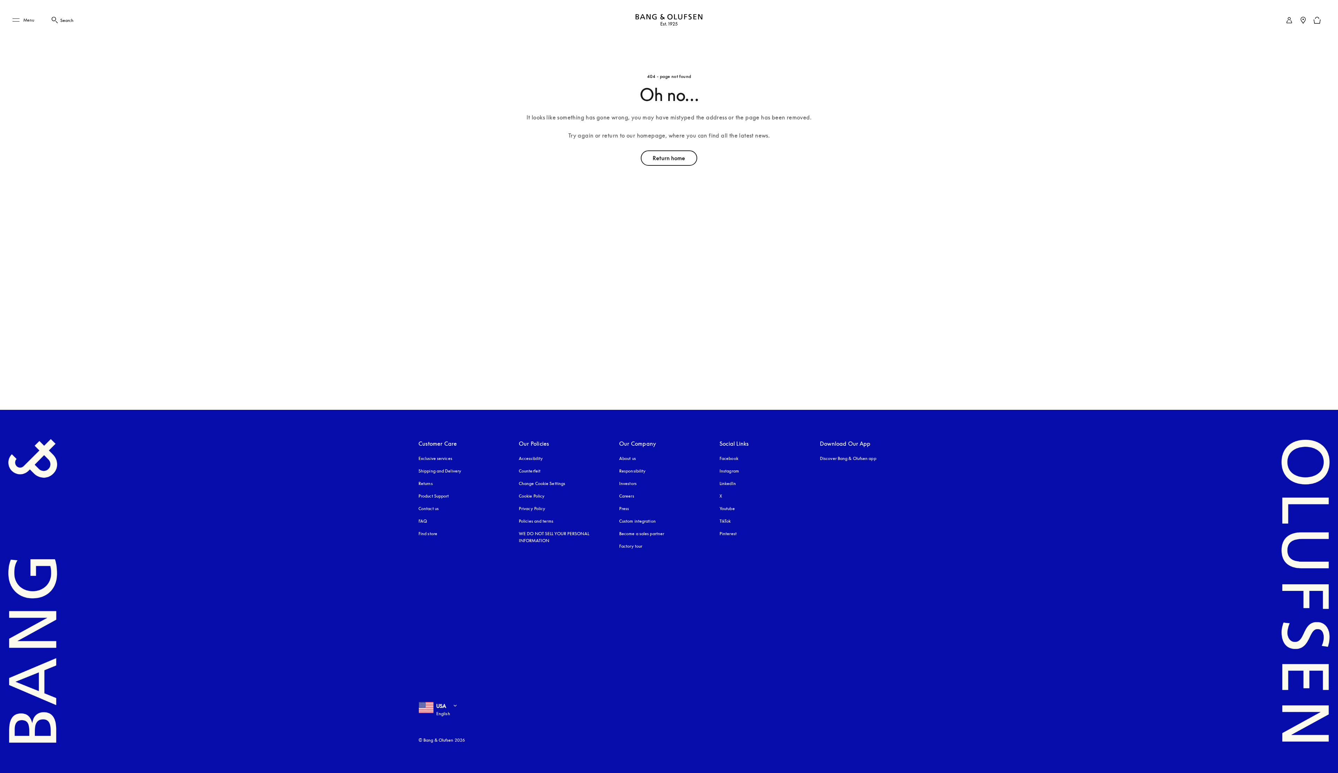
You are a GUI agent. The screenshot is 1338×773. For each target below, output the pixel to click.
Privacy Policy (532, 508)
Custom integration (637, 521)
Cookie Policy (532, 496)
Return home (669, 158)
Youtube (727, 508)
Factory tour (630, 546)
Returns (425, 483)
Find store (427, 533)
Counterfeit (529, 471)
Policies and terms (536, 521)
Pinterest (728, 533)
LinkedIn (728, 483)
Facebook (729, 458)
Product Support (433, 496)
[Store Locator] (1303, 20)
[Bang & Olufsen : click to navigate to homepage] (669, 20)
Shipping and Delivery (439, 471)
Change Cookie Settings (542, 483)
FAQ (422, 521)
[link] (1289, 20)
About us (627, 458)
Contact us (428, 508)
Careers (626, 496)
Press (624, 508)
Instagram (729, 471)
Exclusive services (435, 458)
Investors (628, 483)
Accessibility (531, 458)
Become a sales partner (641, 533)
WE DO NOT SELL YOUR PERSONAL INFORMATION (554, 537)
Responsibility (632, 471)
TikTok (725, 521)
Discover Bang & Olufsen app (848, 458)
